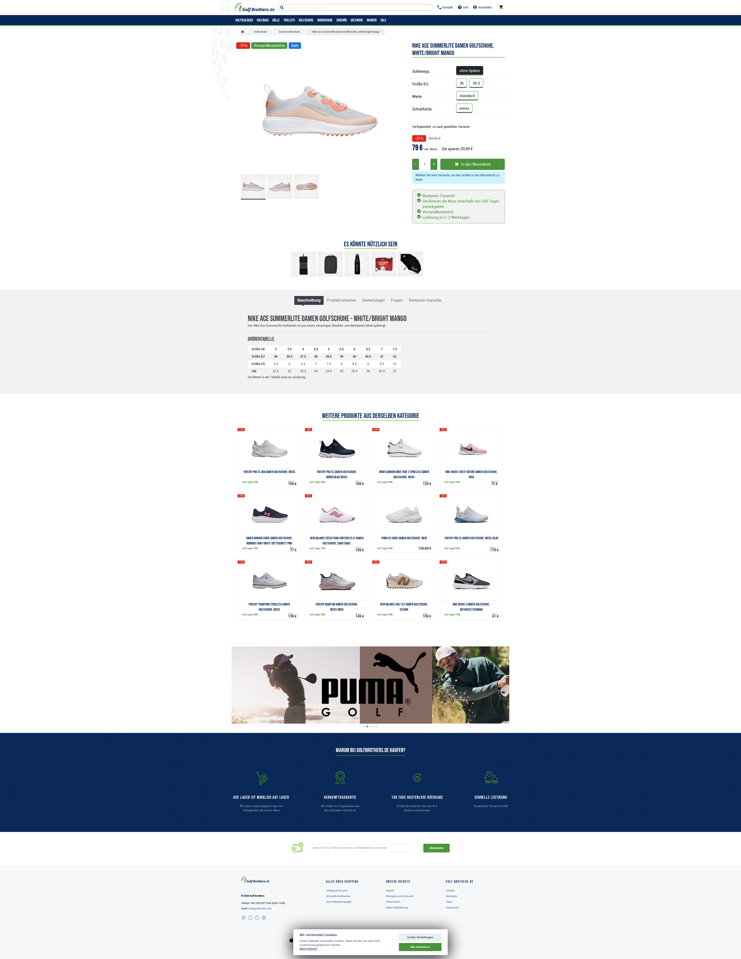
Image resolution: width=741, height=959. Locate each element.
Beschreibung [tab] (309, 300)
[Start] (244, 32)
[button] (241, 111)
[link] (417, 793)
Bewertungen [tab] (373, 300)
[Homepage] (255, 7)
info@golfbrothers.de (260, 908)
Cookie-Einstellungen (420, 937)
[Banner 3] (370, 727)
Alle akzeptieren (420, 946)
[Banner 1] (364, 727)
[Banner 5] (377, 727)
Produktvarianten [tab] (341, 300)
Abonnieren (436, 848)
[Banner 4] (374, 727)
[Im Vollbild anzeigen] (240, 57)
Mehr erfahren (308, 948)
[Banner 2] (367, 727)
